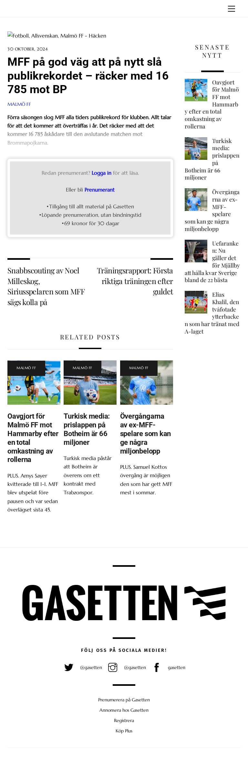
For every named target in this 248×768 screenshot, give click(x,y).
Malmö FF (19, 104)
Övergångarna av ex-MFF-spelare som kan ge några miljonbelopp (145, 433)
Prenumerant (100, 189)
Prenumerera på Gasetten (124, 700)
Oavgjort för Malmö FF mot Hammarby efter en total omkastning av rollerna (212, 104)
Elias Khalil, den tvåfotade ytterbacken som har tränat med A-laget (212, 313)
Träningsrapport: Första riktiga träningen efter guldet (135, 280)
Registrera (124, 720)
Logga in (101, 173)
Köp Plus (124, 731)
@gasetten (90, 667)
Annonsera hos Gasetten (124, 710)
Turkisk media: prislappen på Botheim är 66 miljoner (87, 429)
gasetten (176, 667)
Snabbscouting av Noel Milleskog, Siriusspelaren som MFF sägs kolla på (45, 286)
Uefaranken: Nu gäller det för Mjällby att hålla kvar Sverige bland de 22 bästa (212, 262)
